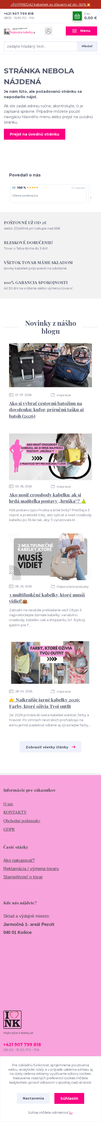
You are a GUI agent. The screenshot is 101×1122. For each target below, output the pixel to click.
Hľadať (87, 46)
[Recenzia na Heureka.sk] (14, 187)
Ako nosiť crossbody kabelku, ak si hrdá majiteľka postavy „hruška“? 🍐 (47, 498)
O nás (8, 804)
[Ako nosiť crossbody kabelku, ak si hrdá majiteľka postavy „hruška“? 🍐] (50, 457)
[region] (50, 194)
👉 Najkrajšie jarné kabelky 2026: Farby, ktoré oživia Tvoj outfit (44, 703)
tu (71, 1112)
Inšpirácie (63, 395)
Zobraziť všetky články (47, 747)
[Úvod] (19, 31)
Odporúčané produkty (72, 586)
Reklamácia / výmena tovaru (31, 868)
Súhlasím (69, 1098)
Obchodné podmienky (21, 820)
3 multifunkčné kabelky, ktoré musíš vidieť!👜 (47, 598)
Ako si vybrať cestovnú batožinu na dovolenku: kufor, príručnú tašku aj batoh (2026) (46, 409)
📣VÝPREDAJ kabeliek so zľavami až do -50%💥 (50, 4)
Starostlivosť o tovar (23, 877)
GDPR (9, 829)
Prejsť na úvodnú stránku (34, 134)
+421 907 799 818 (19, 14)
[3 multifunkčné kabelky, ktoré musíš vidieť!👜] (50, 557)
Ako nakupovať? (19, 860)
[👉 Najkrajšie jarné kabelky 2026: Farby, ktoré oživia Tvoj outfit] (50, 661)
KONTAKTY (15, 812)
